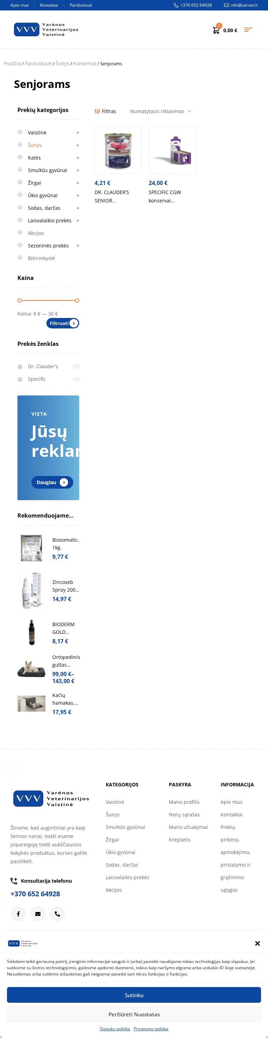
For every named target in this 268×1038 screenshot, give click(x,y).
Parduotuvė (38, 63)
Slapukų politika (115, 1029)
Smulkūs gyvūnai (53, 170)
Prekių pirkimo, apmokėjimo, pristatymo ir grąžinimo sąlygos (236, 858)
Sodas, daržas (53, 208)
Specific (37, 379)
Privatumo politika (151, 1029)
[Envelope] (38, 914)
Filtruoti (59, 323)
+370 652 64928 (35, 893)
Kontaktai (232, 814)
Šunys (62, 63)
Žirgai (53, 182)
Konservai (84, 63)
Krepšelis (180, 839)
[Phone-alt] (57, 914)
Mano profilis (184, 802)
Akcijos (36, 233)
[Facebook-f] (18, 914)
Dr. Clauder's (43, 366)
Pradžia (12, 63)
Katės (53, 157)
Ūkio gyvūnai (53, 195)
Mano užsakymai (188, 827)
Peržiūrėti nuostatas (134, 1014)
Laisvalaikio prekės (53, 220)
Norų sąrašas (184, 814)
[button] (257, 943)
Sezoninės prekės (53, 245)
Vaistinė (53, 132)
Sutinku (134, 995)
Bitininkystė (41, 258)
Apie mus (232, 802)
